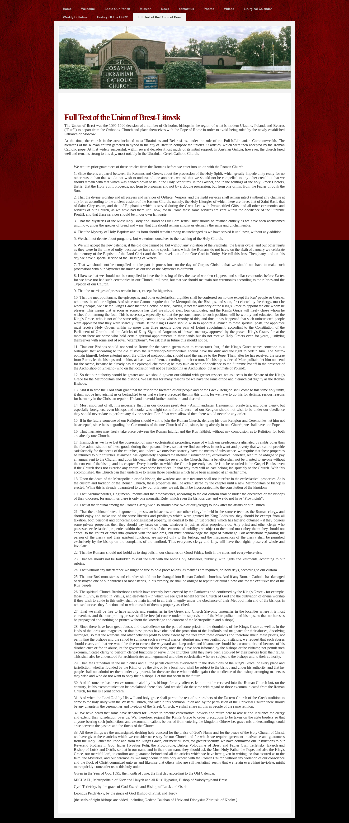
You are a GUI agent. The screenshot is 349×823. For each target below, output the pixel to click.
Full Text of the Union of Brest (160, 17)
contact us (186, 9)
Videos (229, 9)
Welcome (88, 9)
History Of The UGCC (112, 17)
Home (67, 9)
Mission (145, 9)
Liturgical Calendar (258, 9)
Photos (209, 9)
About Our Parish (117, 9)
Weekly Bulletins (75, 17)
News (165, 9)
